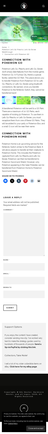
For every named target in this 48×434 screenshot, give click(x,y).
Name (6, 260)
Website (7, 287)
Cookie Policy (13, 423)
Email (6, 273)
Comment (8, 210)
